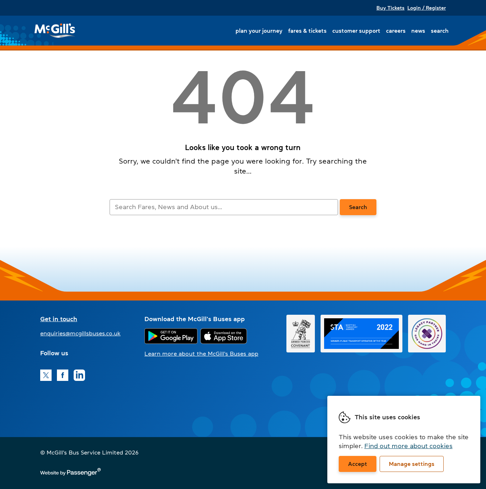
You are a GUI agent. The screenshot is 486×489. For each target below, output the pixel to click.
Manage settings (411, 464)
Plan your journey (259, 30)
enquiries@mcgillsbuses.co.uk (80, 333)
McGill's (55, 30)
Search (440, 30)
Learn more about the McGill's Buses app (201, 353)
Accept (357, 464)
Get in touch (58, 319)
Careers (396, 30)
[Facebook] (62, 375)
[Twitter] (46, 375)
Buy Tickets (390, 7)
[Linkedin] (79, 375)
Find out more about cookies (408, 446)
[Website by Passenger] (70, 474)
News (418, 30)
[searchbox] (224, 207)
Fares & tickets (307, 30)
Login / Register (426, 7)
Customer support (356, 30)
